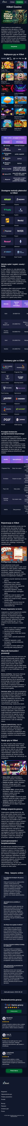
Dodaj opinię (14, 1011)
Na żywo (10, 58)
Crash (16, 58)
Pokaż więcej (14, 1070)
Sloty (23, 58)
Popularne (3, 58)
